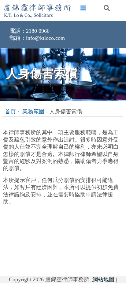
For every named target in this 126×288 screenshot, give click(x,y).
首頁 (10, 111)
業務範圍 (33, 111)
